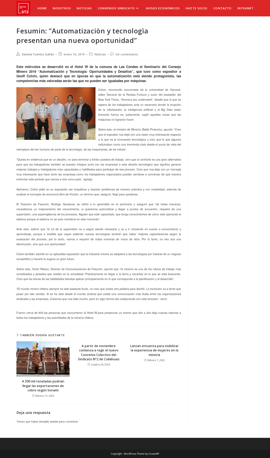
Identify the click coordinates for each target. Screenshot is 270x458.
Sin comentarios (127, 54)
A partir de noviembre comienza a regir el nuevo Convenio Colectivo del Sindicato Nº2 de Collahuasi (98, 352)
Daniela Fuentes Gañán (38, 54)
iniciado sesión (48, 421)
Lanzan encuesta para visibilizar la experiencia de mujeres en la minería (154, 350)
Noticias (100, 54)
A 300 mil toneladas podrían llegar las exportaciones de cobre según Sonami (43, 385)
